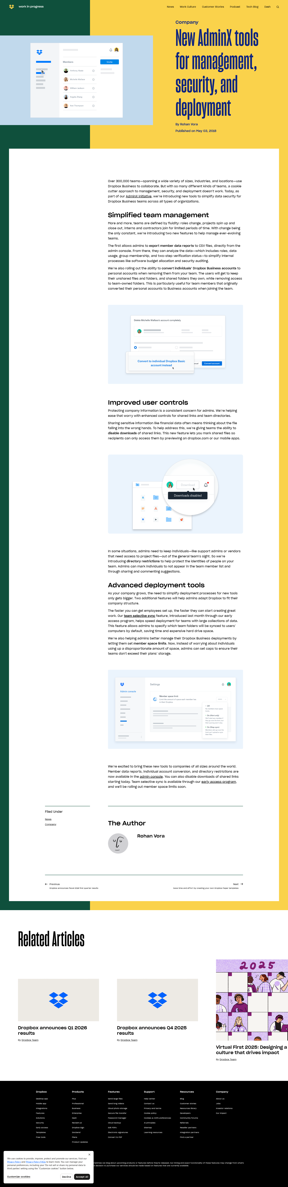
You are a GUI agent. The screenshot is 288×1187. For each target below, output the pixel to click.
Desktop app (42, 1099)
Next (205, 886)
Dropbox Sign (78, 1127)
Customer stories (188, 1103)
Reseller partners (188, 1127)
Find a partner (187, 1137)
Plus (74, 1099)
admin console (151, 777)
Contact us (149, 1103)
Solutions (40, 1118)
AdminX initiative (139, 196)
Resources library (188, 1108)
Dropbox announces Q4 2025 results (152, 1030)
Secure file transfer (117, 1113)
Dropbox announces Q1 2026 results (52, 1030)
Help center (149, 1099)
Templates (41, 1132)
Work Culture (188, 7)
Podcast (235, 7)
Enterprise (77, 1113)
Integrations (41, 1108)
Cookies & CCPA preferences (157, 1118)
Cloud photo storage (117, 1108)
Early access (42, 1127)
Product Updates (80, 1142)
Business (76, 1108)
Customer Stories (213, 7)
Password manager (117, 1118)
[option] (49, 1010)
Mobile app (41, 1103)
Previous (74, 886)
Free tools (40, 1137)
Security (40, 1123)
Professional (78, 1103)
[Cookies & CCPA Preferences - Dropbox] (49, 1167)
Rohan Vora (189, 124)
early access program (218, 782)
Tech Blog (252, 7)
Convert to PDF (115, 1137)
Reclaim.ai (77, 1123)
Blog (182, 1099)
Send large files (115, 1099)
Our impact (221, 1113)
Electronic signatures (118, 1132)
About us (220, 1099)
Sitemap (148, 1127)
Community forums (189, 1118)
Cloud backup (114, 1123)
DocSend (76, 1132)
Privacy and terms (152, 1108)
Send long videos (116, 1103)
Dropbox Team (129, 1040)
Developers (185, 1113)
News (170, 7)
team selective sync (139, 616)
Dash (267, 7)
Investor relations (224, 1108)
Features (40, 1113)
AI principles (149, 1123)
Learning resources (153, 1132)
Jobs (218, 1103)
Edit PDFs (112, 1127)
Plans (74, 1137)
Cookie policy (150, 1113)
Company (187, 22)
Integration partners (189, 1132)
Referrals (184, 1123)
